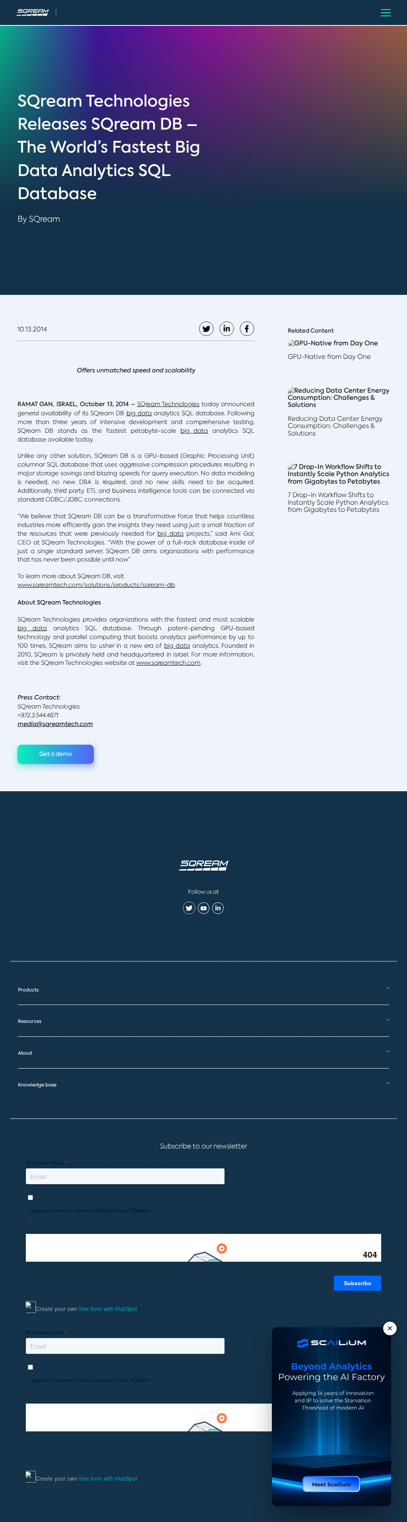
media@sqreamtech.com (55, 724)
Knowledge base (37, 1085)
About (25, 1053)
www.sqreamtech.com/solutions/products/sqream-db (96, 585)
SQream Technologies (168, 404)
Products (28, 990)
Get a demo (55, 753)
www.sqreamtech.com (168, 662)
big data (139, 413)
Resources (29, 1021)
